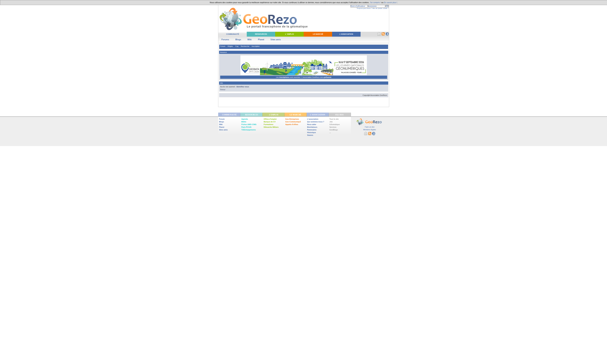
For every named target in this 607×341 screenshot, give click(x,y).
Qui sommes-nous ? (315, 122)
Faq (236, 46)
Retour (222, 89)
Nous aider (311, 124)
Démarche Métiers (271, 127)
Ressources (261, 34)
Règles (230, 46)
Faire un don (369, 127)
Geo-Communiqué (293, 122)
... (330, 132)
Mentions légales (369, 130)
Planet (261, 39)
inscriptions (284, 77)
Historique (311, 132)
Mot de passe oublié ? (380, 8)
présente (327, 77)
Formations (268, 124)
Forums (225, 39)
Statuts (310, 135)
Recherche (245, 46)
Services (332, 127)
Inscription (256, 46)
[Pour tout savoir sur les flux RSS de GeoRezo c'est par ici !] (383, 35)
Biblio (243, 122)
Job (331, 122)
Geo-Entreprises (292, 119)
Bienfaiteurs (312, 127)
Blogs (238, 39)
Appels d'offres (291, 124)
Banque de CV (270, 122)
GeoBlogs (333, 130)
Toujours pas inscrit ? (364, 8)
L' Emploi (289, 34)
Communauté (232, 34)
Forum (222, 46)
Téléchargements (248, 130)
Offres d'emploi (270, 119)
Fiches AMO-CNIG (249, 124)
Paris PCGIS (246, 127)
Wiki (249, 39)
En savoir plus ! (390, 2)
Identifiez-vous (242, 87)
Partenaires (311, 130)
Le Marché (318, 34)
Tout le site (334, 119)
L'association (312, 119)
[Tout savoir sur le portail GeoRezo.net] (387, 35)
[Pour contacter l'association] (379, 35)
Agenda (244, 119)
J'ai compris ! (375, 2)
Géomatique (334, 124)
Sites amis (275, 39)
